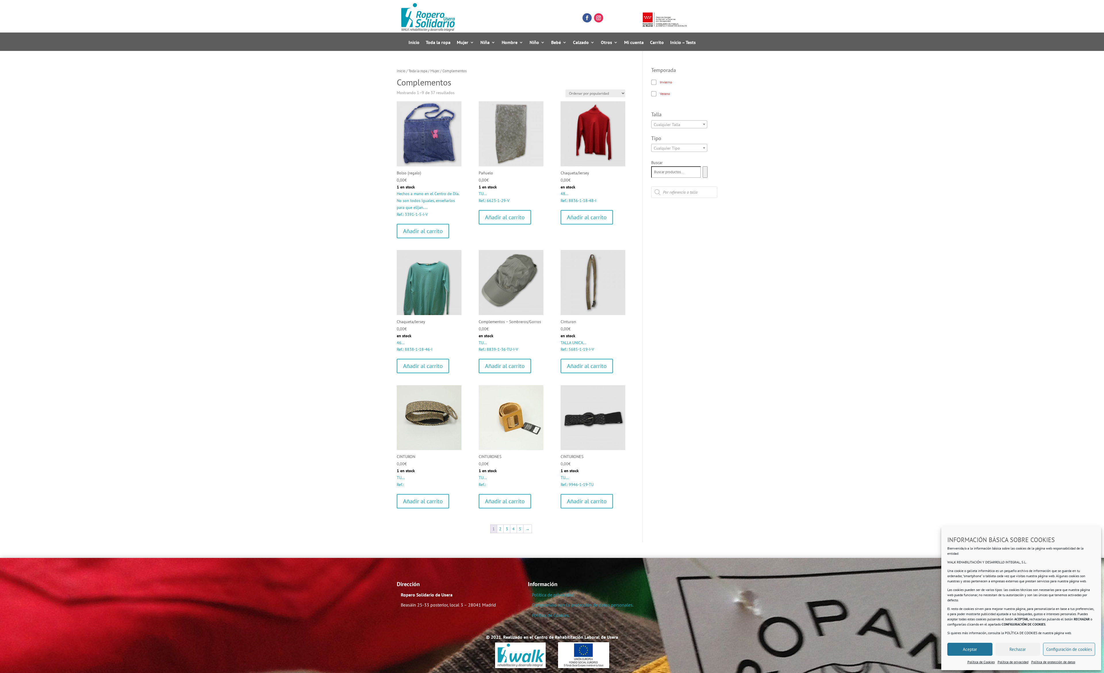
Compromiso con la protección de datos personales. (582, 605)
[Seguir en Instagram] (598, 17)
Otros (606, 42)
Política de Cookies (981, 662)
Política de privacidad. (553, 595)
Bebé (556, 42)
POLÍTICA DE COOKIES (1021, 633)
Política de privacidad (1013, 662)
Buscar (657, 162)
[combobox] (679, 124)
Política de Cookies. (551, 615)
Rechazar (1017, 649)
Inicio (414, 42)
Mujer (462, 42)
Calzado (581, 42)
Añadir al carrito (423, 231)
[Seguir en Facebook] (587, 17)
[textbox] (679, 125)
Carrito (657, 42)
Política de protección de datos (1053, 662)
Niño (534, 42)
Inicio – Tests (683, 42)
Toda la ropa (438, 42)
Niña (485, 42)
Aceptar (970, 649)
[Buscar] (705, 172)
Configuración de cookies (1069, 649)
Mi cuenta (634, 42)
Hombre (510, 42)
